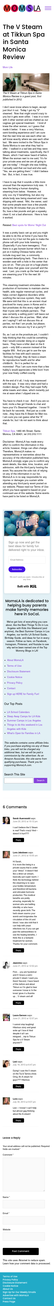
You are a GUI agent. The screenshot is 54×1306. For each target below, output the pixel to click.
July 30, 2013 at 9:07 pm (24, 1102)
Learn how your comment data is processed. (27, 1263)
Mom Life (8, 67)
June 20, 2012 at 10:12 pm (25, 821)
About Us (8, 1289)
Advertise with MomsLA (16, 1295)
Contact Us (9, 1298)
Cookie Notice (14, 677)
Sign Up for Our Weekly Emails (19, 1292)
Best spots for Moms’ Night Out (29, 225)
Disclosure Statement (18, 671)
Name (6, 1197)
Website (6, 1229)
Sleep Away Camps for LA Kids (23, 716)
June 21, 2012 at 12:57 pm (25, 1018)
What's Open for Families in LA (23, 733)
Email (6, 1213)
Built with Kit (27, 586)
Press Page (9, 1302)
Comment (8, 1154)
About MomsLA (15, 660)
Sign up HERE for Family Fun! (23, 694)
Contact (11, 688)
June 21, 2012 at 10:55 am (25, 855)
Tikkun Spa (9, 430)
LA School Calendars (18, 712)
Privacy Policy (14, 682)
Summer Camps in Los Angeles (24, 720)
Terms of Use (14, 665)
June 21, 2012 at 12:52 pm (25, 966)
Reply (18, 840)
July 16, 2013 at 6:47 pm (24, 1064)
